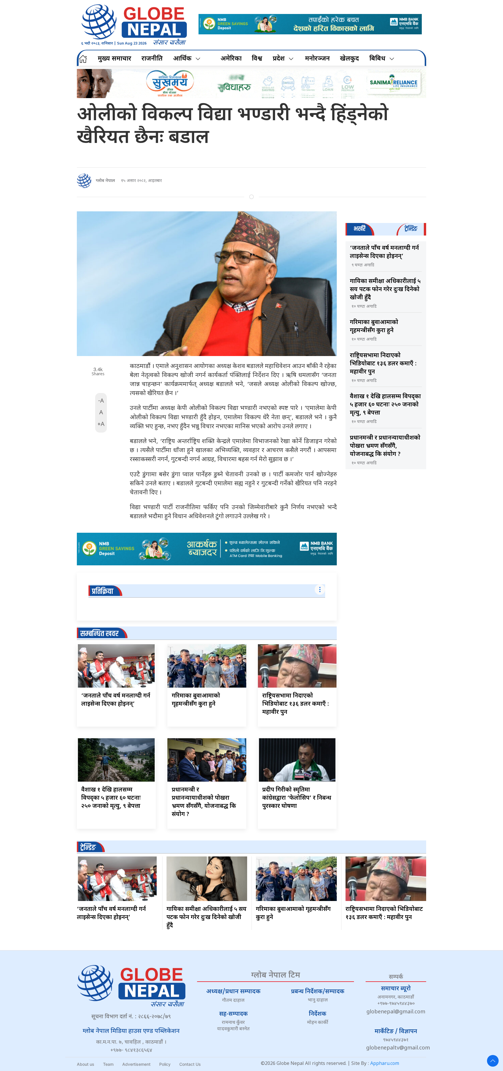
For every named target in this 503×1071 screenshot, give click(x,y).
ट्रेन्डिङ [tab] (411, 229)
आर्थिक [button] (182, 59)
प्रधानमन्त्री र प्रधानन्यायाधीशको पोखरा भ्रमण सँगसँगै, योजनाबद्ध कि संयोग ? (385, 446)
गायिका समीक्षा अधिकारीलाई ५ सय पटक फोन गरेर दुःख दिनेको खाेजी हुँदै (385, 290)
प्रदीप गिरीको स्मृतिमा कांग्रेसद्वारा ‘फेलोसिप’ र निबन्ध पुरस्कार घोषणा (296, 798)
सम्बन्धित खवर (99, 634)
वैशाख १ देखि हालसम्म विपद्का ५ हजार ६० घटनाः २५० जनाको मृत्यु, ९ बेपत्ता (111, 798)
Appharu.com (384, 1064)
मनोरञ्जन (317, 59)
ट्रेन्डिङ (88, 848)
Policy (165, 1064)
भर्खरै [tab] (359, 229)
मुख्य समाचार (114, 59)
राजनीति (152, 59)
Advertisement (136, 1064)
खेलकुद (349, 59)
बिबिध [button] (377, 59)
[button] (493, 1061)
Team (108, 1064)
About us (85, 1064)
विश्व (257, 59)
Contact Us (190, 1064)
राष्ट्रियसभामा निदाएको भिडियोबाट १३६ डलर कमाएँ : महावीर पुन (295, 704)
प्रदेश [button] (279, 59)
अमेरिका (231, 59)
